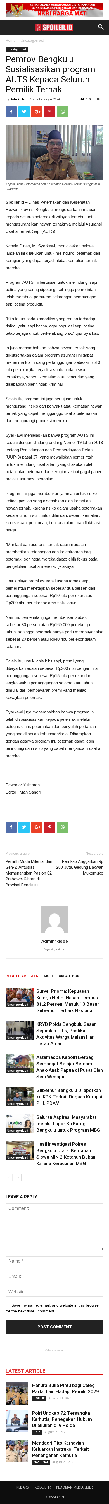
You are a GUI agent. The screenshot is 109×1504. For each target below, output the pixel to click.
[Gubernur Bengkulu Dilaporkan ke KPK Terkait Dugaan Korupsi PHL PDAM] (20, 1097)
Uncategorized (32, 40)
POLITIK (39, 1398)
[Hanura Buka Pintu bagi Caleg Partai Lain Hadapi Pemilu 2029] (17, 1393)
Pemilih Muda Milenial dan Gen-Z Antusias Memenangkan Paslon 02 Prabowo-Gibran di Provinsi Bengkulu (29, 873)
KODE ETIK (43, 1487)
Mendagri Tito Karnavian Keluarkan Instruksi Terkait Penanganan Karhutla (60, 1449)
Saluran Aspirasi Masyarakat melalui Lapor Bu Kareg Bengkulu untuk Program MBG (68, 1123)
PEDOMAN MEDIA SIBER (74, 1487)
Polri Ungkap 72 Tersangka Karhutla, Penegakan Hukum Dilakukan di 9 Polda (62, 1419)
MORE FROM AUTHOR (61, 976)
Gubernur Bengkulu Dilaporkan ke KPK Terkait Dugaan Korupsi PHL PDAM (69, 1096)
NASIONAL (41, 1462)
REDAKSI (22, 1487)
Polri (37, 1432)
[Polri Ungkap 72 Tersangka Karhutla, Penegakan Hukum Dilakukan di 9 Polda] (17, 1421)
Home (10, 40)
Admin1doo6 (21, 99)
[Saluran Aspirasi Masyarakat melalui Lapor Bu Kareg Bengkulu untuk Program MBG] (20, 1123)
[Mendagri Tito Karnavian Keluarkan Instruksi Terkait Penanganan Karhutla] (17, 1451)
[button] (101, 27)
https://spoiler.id (54, 949)
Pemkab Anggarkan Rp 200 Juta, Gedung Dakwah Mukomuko (79, 867)
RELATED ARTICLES (22, 976)
